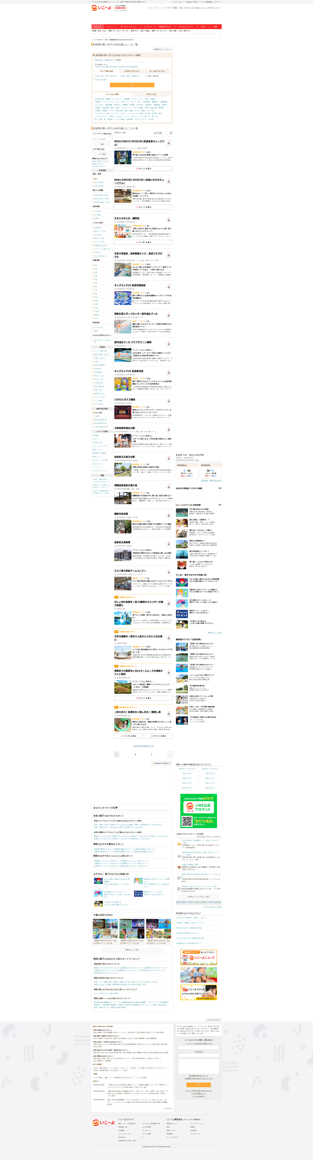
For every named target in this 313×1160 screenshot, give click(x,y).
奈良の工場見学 (98, 1038)
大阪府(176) (99, 67)
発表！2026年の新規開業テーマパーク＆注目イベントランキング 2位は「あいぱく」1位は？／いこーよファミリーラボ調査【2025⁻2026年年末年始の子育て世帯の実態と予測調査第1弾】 (137, 1102)
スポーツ (96, 439)
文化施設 (105, 108)
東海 (132, 31)
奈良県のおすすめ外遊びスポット (189, 943)
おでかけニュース (186, 27)
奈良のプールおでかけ (121, 839)
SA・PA (155, 116)
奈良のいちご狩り (153, 1058)
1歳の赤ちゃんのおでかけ (210, 769)
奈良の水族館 (163, 1052)
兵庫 (164, 31)
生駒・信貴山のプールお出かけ (106, 827)
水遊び (133, 984)
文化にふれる (151, 982)
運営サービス (171, 1130)
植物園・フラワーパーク (104, 102)
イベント (109, 27)
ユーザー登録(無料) (206, 2)
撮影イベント (97, 449)
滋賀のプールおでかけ (121, 836)
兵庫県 (203, 902)
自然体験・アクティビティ (136, 119)
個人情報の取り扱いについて (198, 1076)
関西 (153, 31)
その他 (150, 119)
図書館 (104, 111)
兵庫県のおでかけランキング (129, 970)
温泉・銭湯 (128, 111)
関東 (110, 31)
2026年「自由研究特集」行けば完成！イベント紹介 (102, 492)
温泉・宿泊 (142, 984)
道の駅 (154, 113)
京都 (161, 31)
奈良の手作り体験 (111, 1038)
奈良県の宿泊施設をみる (143, 746)
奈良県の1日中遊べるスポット (188, 933)
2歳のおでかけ (187, 773)
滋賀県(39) (134, 67)
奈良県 (210, 902)
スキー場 (150, 111)
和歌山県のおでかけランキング (106, 973)
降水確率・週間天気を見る (211, 481)
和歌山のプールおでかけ (140, 839)
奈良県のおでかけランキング (152, 970)
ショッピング (133, 113)
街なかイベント (98, 464)
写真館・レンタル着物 (115, 119)
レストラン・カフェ (118, 113)
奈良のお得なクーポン (100, 1044)
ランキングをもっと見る (212, 907)
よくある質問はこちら (198, 1093)
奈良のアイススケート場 (126, 1058)
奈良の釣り (132, 1032)
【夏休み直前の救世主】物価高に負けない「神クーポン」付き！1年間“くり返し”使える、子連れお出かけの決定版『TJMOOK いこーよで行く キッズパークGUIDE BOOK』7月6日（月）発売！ (137, 1093)
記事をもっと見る (132, 950)
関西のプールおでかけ (102, 836)
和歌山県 (217, 902)
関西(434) (109, 60)
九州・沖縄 (182, 31)
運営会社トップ (172, 1123)
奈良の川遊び (97, 1046)
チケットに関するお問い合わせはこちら (198, 1091)
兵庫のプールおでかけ (102, 839)
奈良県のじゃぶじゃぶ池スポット (107, 866)
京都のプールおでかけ (139, 836)
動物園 (126, 99)
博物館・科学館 (129, 105)
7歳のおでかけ (210, 783)
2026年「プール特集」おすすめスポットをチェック (102, 486)
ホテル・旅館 (140, 111)
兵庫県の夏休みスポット (103, 852)
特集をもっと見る (215, 633)
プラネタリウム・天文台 (104, 116)
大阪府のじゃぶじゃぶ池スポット (107, 863)
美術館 (97, 108)
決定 (132, 85)
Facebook (121, 1137)
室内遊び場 (99, 99)
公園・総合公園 (151, 108)
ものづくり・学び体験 (100, 460)
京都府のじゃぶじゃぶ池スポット (134, 861)
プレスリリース (195, 1134)
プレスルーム (146, 1130)
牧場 (146, 99)
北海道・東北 (96, 31)
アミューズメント (131, 116)
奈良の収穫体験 (139, 1038)
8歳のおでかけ (187, 788)
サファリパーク (137, 99)
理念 (168, 1127)
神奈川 (118, 31)
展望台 (164, 105)
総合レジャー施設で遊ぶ (103, 982)
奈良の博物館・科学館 (140, 1052)
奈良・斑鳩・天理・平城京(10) (106, 76)
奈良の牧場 (141, 1032)
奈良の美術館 (153, 1052)
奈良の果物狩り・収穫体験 (102, 1061)
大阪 (157, 31)
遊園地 (108, 99)
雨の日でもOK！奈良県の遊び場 (188, 928)
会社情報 (193, 1130)
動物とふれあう (201, 8)
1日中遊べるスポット (215, 8)
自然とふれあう (100, 984)
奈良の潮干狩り (141, 1058)
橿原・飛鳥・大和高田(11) (131, 76)
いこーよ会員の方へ (198, 1096)
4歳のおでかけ (187, 778)
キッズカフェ (145, 116)
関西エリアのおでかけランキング (107, 968)
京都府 (190, 902)
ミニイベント (97, 467)
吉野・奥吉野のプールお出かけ (131, 827)
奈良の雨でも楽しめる (100, 1052)
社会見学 (139, 105)
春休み (181, 8)
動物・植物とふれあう (122, 982)
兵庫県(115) (116, 67)
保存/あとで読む (192, 2)
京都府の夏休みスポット (123, 849)
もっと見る (166, 1108)
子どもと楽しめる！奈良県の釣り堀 (190, 938)
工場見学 (148, 105)
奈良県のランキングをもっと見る (199, 897)
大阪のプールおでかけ (158, 836)
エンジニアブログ (172, 1137)
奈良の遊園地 (97, 1032)
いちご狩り (99, 105)
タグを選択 (102, 154)
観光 (160, 113)
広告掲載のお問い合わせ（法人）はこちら (199, 1078)
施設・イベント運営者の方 (127, 1123)
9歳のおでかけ (210, 788)
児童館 (97, 111)
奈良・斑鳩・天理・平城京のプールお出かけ (111, 825)
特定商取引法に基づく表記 (127, 1141)
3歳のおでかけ (210, 773)
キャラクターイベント (100, 471)
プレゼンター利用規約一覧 (151, 1123)
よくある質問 (146, 1127)
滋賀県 (183, 902)
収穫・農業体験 (113, 984)
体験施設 (156, 105)
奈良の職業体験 (151, 1038)
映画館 (161, 108)
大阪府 (197, 902)
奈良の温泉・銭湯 (99, 1058)
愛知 (136, 31)
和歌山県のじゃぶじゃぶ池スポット (135, 866)
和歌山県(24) (125, 67)
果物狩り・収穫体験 (159, 102)
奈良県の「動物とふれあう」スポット (191, 923)
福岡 (188, 31)
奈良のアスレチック (144, 1044)
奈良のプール (150, 1032)
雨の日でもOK (189, 8)
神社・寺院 (115, 108)
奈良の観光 (160, 1032)
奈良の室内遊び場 (115, 1052)
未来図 (192, 1127)
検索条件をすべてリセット (163, 49)
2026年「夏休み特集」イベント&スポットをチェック (102, 480)
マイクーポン (178, 2)
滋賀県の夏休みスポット (103, 849)
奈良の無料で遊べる (116, 1044)
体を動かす (125, 984)
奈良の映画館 (127, 1052)
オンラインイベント (128, 27)
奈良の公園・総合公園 (159, 1044)
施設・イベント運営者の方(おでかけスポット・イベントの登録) (126, 1077)
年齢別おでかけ (165, 27)
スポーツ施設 (138, 108)
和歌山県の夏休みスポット (145, 852)
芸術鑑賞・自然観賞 (99, 453)
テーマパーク (117, 99)
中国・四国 (172, 31)
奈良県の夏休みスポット (123, 852)
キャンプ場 (120, 102)
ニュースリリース (124, 1134)
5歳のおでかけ (210, 778)
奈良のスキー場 (111, 1058)
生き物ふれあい (98, 442)
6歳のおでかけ (187, 783)
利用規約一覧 (122, 1127)
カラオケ (119, 116)
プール (111, 111)
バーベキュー (131, 102)
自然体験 (96, 435)
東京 (114, 31)
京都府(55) (107, 67)
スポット (97, 27)
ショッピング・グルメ (100, 446)
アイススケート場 (102, 113)
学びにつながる (139, 982)
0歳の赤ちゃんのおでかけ (187, 769)
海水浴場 (119, 111)
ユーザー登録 (97, 1077)
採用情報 (170, 1134)
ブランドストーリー (197, 1123)
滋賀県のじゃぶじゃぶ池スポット (107, 861)
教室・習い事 (145, 113)
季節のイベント (98, 457)
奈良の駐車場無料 (130, 1044)
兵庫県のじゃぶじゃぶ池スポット (134, 863)
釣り (139, 102)
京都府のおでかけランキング (156, 968)
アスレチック (126, 108)
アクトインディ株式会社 (192, 1119)
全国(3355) (99, 60)
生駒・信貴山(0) (153, 76)
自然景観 (146, 102)
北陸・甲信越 (144, 31)
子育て (203, 27)
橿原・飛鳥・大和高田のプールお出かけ (145, 825)
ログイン (218, 2)
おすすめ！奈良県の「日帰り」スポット (191, 918)
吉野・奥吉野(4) (101, 80)
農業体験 (109, 105)
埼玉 (126, 31)
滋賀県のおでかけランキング (132, 968)
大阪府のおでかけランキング (105, 970)
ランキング (148, 27)
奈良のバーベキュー (120, 1032)
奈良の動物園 (108, 1032)
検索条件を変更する (162, 763)
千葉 (123, 31)
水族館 (152, 99)
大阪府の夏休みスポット (144, 849)
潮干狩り (117, 105)
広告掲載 (121, 1130)
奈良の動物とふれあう (125, 1038)
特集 (215, 27)
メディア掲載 (146, 1134)
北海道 (104, 31)
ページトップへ (215, 1020)
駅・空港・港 (100, 119)
